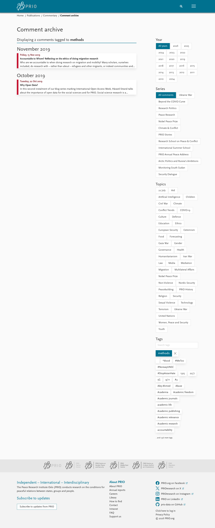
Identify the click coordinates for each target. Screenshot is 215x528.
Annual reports (117, 490)
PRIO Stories (165, 135)
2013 (171, 72)
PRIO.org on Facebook (173, 483)
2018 (160, 66)
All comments (165, 95)
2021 (160, 59)
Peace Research (166, 115)
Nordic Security (187, 283)
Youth (161, 329)
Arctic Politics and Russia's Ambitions (178, 161)
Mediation (186, 263)
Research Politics (167, 108)
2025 (186, 46)
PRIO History (186, 289)
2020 (171, 59)
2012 (181, 72)
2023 (171, 52)
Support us (115, 516)
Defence (176, 217)
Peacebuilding (165, 289)
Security (177, 296)
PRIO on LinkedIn (171, 499)
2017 (171, 66)
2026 (175, 46)
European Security (168, 230)
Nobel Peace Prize (168, 121)
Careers (113, 494)
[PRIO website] (51, 468)
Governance (164, 250)
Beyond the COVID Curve (171, 102)
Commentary (50, 15)
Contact (113, 505)
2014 (160, 72)
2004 (172, 79)
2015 (192, 66)
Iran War (187, 256)
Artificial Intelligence (169, 197)
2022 (182, 52)
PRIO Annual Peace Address (173, 154)
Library (112, 498)
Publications (33, 15)
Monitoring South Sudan (171, 168)
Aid (173, 190)
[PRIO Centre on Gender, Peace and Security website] (94, 468)
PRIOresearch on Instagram (176, 494)
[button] (193, 6)
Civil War (163, 203)
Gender (178, 243)
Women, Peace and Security (173, 322)
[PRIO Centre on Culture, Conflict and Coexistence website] (142, 468)
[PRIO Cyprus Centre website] (72, 468)
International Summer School (174, 148)
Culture (162, 217)
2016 (181, 66)
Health (180, 250)
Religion (162, 296)
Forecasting (176, 237)
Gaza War (163, 243)
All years (162, 46)
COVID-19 (185, 210)
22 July (161, 190)
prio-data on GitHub (172, 504)
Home (20, 15)
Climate (177, 203)
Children (190, 197)
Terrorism (163, 309)
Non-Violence (165, 283)
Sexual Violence (166, 303)
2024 (161, 52)
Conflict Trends (166, 210)
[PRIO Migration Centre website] (165, 468)
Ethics (178, 223)
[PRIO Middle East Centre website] (118, 468)
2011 (192, 72)
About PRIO (115, 486)
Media (171, 263)
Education (163, 223)
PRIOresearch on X (171, 488)
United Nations (166, 316)
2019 (182, 59)
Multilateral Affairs (184, 270)
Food (161, 237)
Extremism (189, 230)
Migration (163, 270)
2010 (161, 79)
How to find (115, 501)
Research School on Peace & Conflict (178, 141)
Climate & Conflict (168, 128)
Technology (187, 303)
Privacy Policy (163, 515)
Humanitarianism (167, 256)
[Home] (26, 6)
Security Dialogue (167, 174)
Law (160, 263)
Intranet (113, 509)
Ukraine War (185, 95)
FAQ (111, 513)
